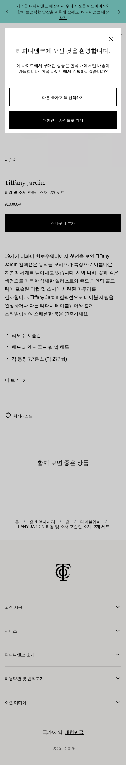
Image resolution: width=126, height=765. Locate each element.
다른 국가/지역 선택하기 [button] (63, 97)
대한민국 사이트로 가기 (63, 120)
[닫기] (110, 38)
